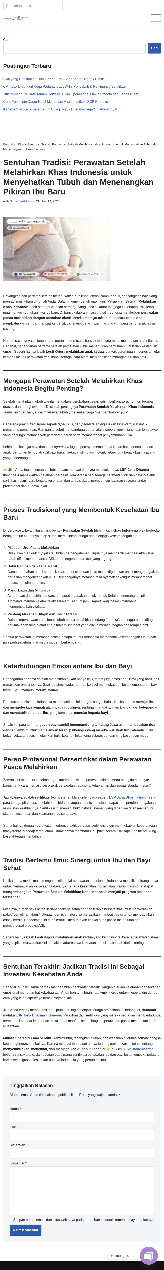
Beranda (9, 144)
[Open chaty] (149, 1256)
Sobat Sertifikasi (21, 201)
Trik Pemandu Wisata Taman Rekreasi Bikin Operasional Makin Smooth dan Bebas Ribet (70, 94)
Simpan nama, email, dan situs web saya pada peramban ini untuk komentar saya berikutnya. (83, 1220)
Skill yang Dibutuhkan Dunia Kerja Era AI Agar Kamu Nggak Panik (53, 79)
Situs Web (17, 1145)
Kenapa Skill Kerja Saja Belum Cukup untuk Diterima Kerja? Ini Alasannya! (60, 109)
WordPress (102, 1265)
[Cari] (58, 6)
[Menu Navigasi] (156, 18)
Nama (15, 1109)
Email (15, 1127)
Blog (21, 144)
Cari (6, 40)
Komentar (18, 1163)
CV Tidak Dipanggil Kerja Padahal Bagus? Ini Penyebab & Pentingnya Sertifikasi (64, 86)
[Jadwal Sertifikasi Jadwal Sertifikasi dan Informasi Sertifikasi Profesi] (16, 18)
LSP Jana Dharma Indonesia (132, 797)
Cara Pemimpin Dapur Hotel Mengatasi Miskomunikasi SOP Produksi (56, 101)
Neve (57, 1265)
